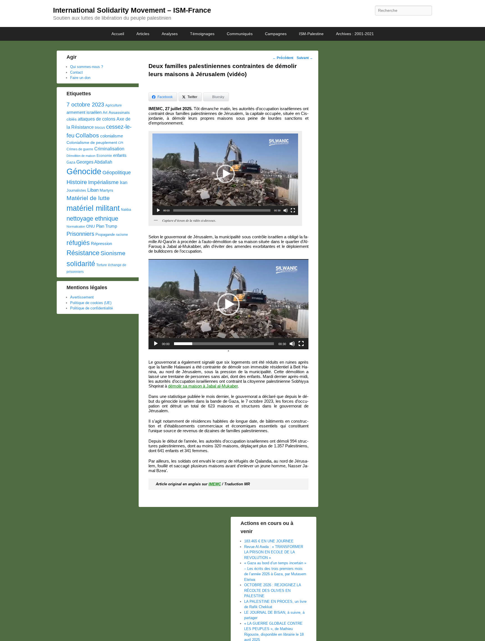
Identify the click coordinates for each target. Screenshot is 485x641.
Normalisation (76, 226)
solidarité (81, 264)
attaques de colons (96, 118)
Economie (104, 156)
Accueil (117, 33)
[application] (228, 304)
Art (105, 112)
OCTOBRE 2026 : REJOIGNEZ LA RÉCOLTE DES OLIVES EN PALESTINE (272, 590)
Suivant (305, 58)
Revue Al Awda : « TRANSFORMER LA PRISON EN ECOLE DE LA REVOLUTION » (273, 552)
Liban (93, 190)
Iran (123, 182)
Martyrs (106, 190)
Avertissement (82, 297)
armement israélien (84, 112)
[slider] (224, 343)
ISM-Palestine (311, 33)
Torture (101, 265)
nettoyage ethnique (92, 218)
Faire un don (80, 78)
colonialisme (111, 135)
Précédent (283, 58)
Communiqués (240, 33)
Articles (142, 33)
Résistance (83, 253)
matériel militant (93, 208)
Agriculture (113, 105)
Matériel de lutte (88, 198)
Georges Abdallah (94, 161)
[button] (228, 304)
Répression (101, 243)
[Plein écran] (301, 343)
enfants (120, 155)
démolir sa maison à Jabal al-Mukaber (203, 386)
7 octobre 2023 (85, 104)
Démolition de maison (81, 155)
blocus (100, 128)
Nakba (126, 210)
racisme (122, 235)
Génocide (84, 171)
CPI (120, 142)
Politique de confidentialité (91, 308)
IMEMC (215, 484)
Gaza (71, 162)
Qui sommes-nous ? (86, 67)
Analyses (170, 33)
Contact (76, 72)
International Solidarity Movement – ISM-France (132, 10)
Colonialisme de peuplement (92, 143)
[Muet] (292, 343)
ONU (90, 226)
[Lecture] (156, 343)
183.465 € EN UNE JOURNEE (269, 541)
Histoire (77, 182)
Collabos (87, 135)
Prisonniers (80, 234)
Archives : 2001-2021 (355, 33)
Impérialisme (103, 182)
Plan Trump (106, 226)
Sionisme (112, 253)
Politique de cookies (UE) (90, 303)
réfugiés (78, 242)
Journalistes (76, 190)
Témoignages (202, 33)
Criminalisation (109, 148)
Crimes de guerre (80, 149)
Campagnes (276, 33)
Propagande (105, 234)
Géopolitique (116, 172)
